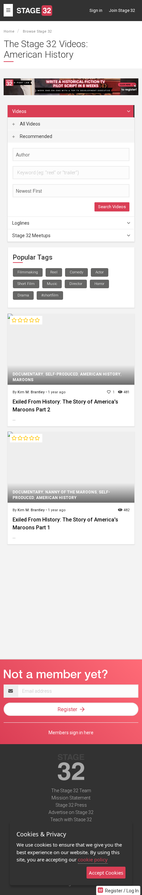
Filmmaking (28, 272)
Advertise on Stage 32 (71, 812)
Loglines (20, 223)
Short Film (26, 284)
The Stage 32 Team (71, 790)
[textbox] (71, 154)
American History (100, 374)
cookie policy (93, 859)
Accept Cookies (106, 872)
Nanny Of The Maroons (71, 492)
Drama (23, 295)
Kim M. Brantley (31, 392)
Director (75, 284)
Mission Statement (71, 797)
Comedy (76, 272)
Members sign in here (71, 732)
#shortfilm (49, 295)
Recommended (35, 136)
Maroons (23, 380)
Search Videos (112, 206)
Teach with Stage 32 (71, 819)
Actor (99, 272)
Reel (53, 272)
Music (52, 284)
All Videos (29, 123)
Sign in (95, 10)
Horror (99, 284)
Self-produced (61, 374)
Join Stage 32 (122, 10)
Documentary (28, 374)
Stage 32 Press (71, 805)
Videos (19, 111)
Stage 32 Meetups (31, 235)
